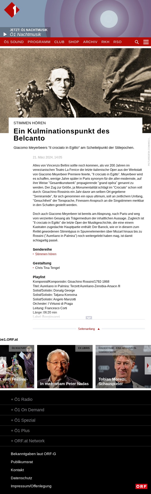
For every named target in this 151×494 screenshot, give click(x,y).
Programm (39, 42)
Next (148, 365)
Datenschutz (21, 478)
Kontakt (17, 470)
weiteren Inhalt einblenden (89, 315)
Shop (73, 42)
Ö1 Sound (14, 42)
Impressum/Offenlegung (31, 486)
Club (59, 42)
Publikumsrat (22, 462)
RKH (105, 42)
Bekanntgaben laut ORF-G (33, 454)
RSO (117, 42)
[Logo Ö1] (12, 10)
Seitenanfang (86, 328)
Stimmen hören (45, 254)
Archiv (90, 42)
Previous (3, 365)
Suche (137, 42)
